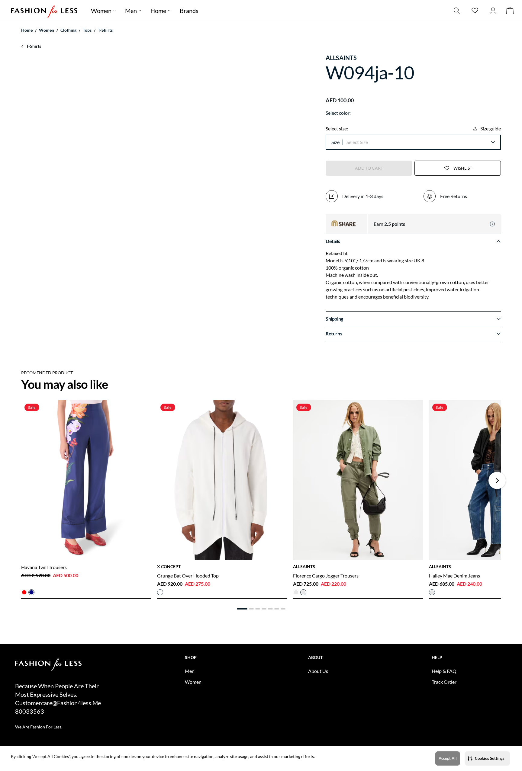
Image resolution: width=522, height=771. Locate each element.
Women (101, 10)
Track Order (444, 682)
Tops (87, 30)
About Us (318, 671)
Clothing (68, 30)
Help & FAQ (444, 671)
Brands (189, 10)
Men (131, 10)
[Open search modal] (456, 10)
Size (335, 142)
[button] (487, 758)
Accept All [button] (448, 758)
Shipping (334, 319)
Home (158, 10)
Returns (334, 333)
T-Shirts (105, 30)
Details (333, 241)
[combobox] (420, 142)
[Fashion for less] (44, 10)
